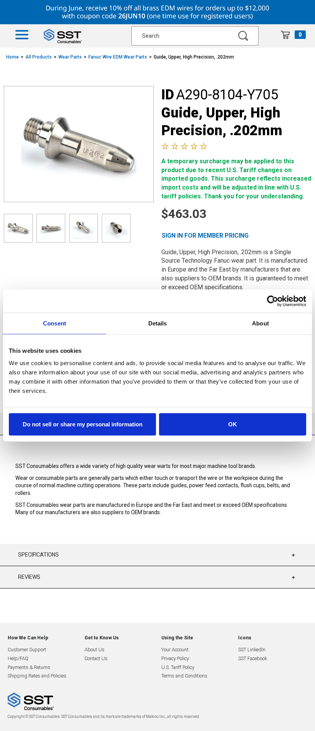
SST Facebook (252, 658)
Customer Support (27, 649)
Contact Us (96, 658)
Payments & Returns (29, 667)
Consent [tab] (54, 323)
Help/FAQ (18, 658)
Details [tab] (157, 323)
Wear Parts (70, 57)
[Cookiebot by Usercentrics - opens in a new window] (272, 301)
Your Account (175, 649)
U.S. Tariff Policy (177, 667)
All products (38, 57)
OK (232, 424)
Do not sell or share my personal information (83, 424)
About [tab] (260, 323)
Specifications (38, 555)
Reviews (29, 577)
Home (12, 57)
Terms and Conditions (184, 676)
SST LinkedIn (251, 649)
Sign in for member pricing (205, 235)
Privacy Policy (175, 658)
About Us (94, 649)
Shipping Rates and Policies (37, 676)
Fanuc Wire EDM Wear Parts (117, 57)
